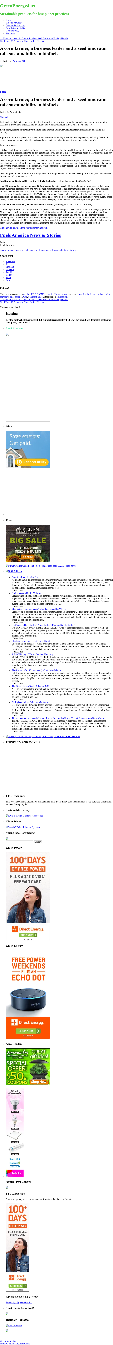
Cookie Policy (12, 30)
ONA (42, 294)
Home (9, 20)
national (18, 297)
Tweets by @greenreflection (19, 1302)
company (4, 297)
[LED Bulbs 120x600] (15, 1176)
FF (32, 294)
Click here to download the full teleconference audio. (24, 228)
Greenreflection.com (15, 25)
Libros (18, 571)
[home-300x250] (28, 467)
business (91, 294)
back (3, 91)
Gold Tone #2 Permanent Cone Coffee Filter (22, 41)
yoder (40, 297)
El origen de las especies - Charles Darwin (31, 641)
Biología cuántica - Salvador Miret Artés (30, 702)
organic (49, 294)
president (32, 297)
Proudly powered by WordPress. (15, 1343)
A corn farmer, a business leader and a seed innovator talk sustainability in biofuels (38, 250)
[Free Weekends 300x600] (28, 940)
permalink (62, 297)
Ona (25, 297)
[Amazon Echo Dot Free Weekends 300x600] (28, 1038)
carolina (99, 294)
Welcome (10, 33)
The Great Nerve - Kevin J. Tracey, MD (30, 686)
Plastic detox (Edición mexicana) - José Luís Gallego (36, 670)
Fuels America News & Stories (30, 235)
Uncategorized (60, 294)
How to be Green (14, 22)
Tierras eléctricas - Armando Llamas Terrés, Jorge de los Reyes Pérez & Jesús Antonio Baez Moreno (58, 718)
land (12, 297)
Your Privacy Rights (15, 28)
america (82, 294)
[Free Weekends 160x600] (17, 1291)
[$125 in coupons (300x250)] (28, 1084)
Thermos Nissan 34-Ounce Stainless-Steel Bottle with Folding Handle (34, 38)
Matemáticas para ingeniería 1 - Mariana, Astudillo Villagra (39, 609)
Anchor (26, 294)
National (4, 117)
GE (36, 294)
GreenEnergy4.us (17, 5)
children (108, 294)
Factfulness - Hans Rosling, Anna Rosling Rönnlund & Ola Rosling (43, 625)
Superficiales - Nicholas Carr (25, 577)
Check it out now (14, 328)
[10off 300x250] (28, 561)
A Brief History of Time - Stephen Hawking (32, 654)
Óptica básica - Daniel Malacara (26, 593)
